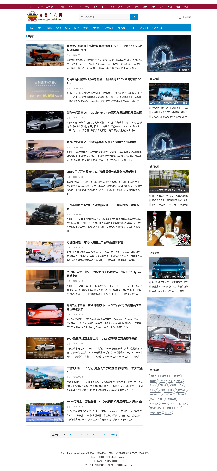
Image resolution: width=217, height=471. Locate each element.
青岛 (70, 6)
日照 (170, 6)
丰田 (164, 403)
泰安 (153, 6)
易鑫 (152, 399)
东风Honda (155, 394)
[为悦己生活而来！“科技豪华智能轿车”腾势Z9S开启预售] (45, 151)
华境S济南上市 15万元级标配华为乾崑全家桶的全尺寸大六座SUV (105, 370)
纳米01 (168, 413)
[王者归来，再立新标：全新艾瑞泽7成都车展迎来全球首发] (169, 268)
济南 (62, 6)
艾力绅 (161, 399)
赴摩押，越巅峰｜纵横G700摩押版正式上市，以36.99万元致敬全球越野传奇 (105, 48)
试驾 (67, 28)
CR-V (162, 381)
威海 (87, 6)
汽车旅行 (143, 28)
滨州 (120, 6)
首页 (30, 6)
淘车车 (153, 385)
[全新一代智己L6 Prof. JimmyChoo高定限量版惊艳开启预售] (45, 122)
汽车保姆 (157, 28)
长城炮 (153, 376)
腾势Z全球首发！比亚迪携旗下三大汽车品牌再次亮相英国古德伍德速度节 (104, 307)
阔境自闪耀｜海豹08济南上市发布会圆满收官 (95, 242)
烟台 (79, 6)
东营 (104, 6)
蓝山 (170, 381)
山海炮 (171, 390)
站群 (39, 6)
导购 (58, 28)
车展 (131, 28)
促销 (85, 28)
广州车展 (154, 403)
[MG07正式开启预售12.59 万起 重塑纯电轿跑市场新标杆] (45, 181)
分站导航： (51, 6)
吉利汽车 (168, 394)
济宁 (145, 6)
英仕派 (163, 385)
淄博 (112, 6)
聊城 (137, 6)
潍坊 (95, 6)
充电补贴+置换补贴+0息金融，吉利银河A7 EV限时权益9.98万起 (104, 81)
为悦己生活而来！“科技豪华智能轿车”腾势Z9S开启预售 (102, 142)
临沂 (161, 6)
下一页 (113, 434)
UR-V (172, 403)
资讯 (49, 28)
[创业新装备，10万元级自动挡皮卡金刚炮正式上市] (169, 94)
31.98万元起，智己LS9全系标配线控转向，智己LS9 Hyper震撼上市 (104, 274)
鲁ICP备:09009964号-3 (114, 461)
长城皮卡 (164, 376)
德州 (128, 6)
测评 (76, 28)
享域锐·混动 (155, 413)
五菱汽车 (180, 394)
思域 (181, 385)
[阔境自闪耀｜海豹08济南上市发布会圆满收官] (45, 252)
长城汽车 (176, 376)
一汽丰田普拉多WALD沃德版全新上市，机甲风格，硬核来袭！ (103, 207)
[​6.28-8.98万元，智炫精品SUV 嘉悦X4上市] (169, 181)
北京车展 (182, 403)
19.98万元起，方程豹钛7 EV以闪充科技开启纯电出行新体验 (104, 401)
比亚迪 (153, 381)
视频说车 (109, 28)
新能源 (96, 28)
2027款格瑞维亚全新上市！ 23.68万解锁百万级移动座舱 (102, 338)
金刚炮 (162, 390)
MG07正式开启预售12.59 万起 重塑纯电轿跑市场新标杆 (101, 171)
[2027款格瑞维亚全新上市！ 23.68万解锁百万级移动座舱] (45, 348)
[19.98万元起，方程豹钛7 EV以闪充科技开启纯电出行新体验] (45, 411)
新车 (40, 28)
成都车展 (172, 399)
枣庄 (178, 6)
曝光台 (121, 28)
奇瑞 (179, 408)
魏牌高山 (182, 390)
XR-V (152, 390)
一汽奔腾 (169, 408)
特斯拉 (179, 381)
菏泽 (186, 6)
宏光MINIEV (155, 408)
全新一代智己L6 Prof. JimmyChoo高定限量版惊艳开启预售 (104, 112)
